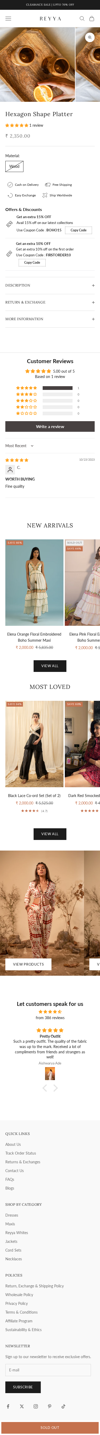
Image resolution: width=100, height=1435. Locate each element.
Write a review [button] (50, 426)
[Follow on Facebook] (8, 1406)
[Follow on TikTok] (63, 1406)
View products (28, 964)
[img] (16, 460)
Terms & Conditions (21, 1312)
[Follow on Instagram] (35, 1406)
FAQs (9, 1179)
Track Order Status (20, 1153)
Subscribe (23, 1387)
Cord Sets (13, 1250)
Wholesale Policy (19, 1294)
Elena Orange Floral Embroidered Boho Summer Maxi (34, 637)
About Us (13, 1144)
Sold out (50, 1427)
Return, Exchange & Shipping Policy (34, 1286)
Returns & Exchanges (22, 1162)
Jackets (11, 1241)
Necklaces (13, 1259)
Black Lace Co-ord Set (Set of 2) (34, 795)
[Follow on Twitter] (22, 1406)
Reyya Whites (16, 1232)
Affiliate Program (19, 1321)
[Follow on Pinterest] (49, 1406)
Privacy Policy (16, 1303)
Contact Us (14, 1170)
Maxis (10, 1224)
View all (50, 666)
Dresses (11, 1215)
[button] (17, 125)
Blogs (9, 1188)
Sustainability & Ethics (23, 1329)
